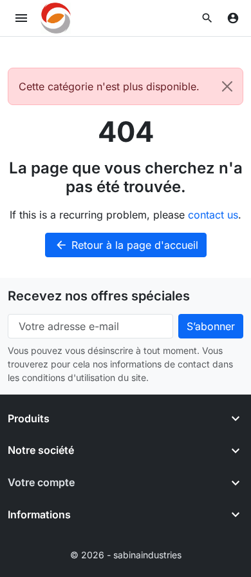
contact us (213, 214)
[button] (207, 18)
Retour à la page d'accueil (126, 245)
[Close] (227, 86)
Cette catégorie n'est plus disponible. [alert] (109, 86)
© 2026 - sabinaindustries (125, 554)
